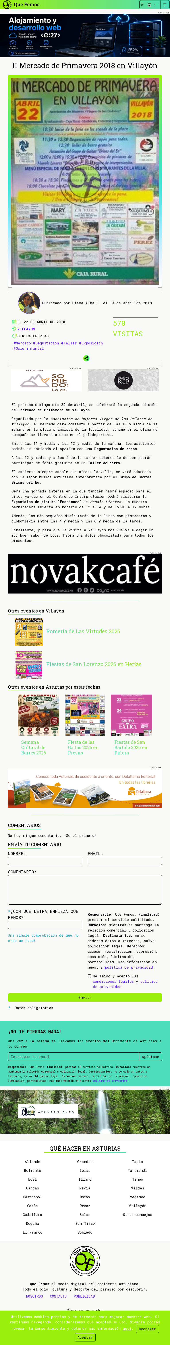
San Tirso (85, 1223)
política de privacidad (129, 967)
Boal (32, 1179)
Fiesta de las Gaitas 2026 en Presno (83, 747)
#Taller (69, 343)
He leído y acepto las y (125, 981)
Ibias (85, 1170)
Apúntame (150, 1056)
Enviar (85, 997)
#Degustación (46, 343)
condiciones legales (113, 981)
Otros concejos (137, 1214)
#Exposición (91, 343)
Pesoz (85, 1205)
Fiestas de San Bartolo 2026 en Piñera (130, 747)
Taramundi (137, 1170)
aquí (127, 1328)
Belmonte (32, 1170)
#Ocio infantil (29, 348)
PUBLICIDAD (84, 1296)
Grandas (85, 1161)
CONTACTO (58, 1296)
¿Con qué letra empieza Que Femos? (43, 914)
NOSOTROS (34, 1296)
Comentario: (22, 871)
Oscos (85, 1197)
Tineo (137, 1179)
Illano (85, 1179)
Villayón (26, 329)
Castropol (32, 1197)
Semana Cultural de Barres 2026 (33, 747)
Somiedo (84, 1232)
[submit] (156, 4)
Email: (95, 853)
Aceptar (85, 1337)
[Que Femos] (20, 4)
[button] (85, 357)
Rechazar (147, 1328)
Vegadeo (137, 1197)
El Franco (32, 1232)
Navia (84, 1188)
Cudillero (32, 1214)
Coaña (32, 1205)
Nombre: (17, 853)
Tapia (137, 1161)
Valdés (137, 1188)
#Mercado (22, 343)
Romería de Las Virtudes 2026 (83, 631)
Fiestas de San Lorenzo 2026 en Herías (93, 664)
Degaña (32, 1223)
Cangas (32, 1188)
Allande (32, 1161)
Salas (84, 1214)
